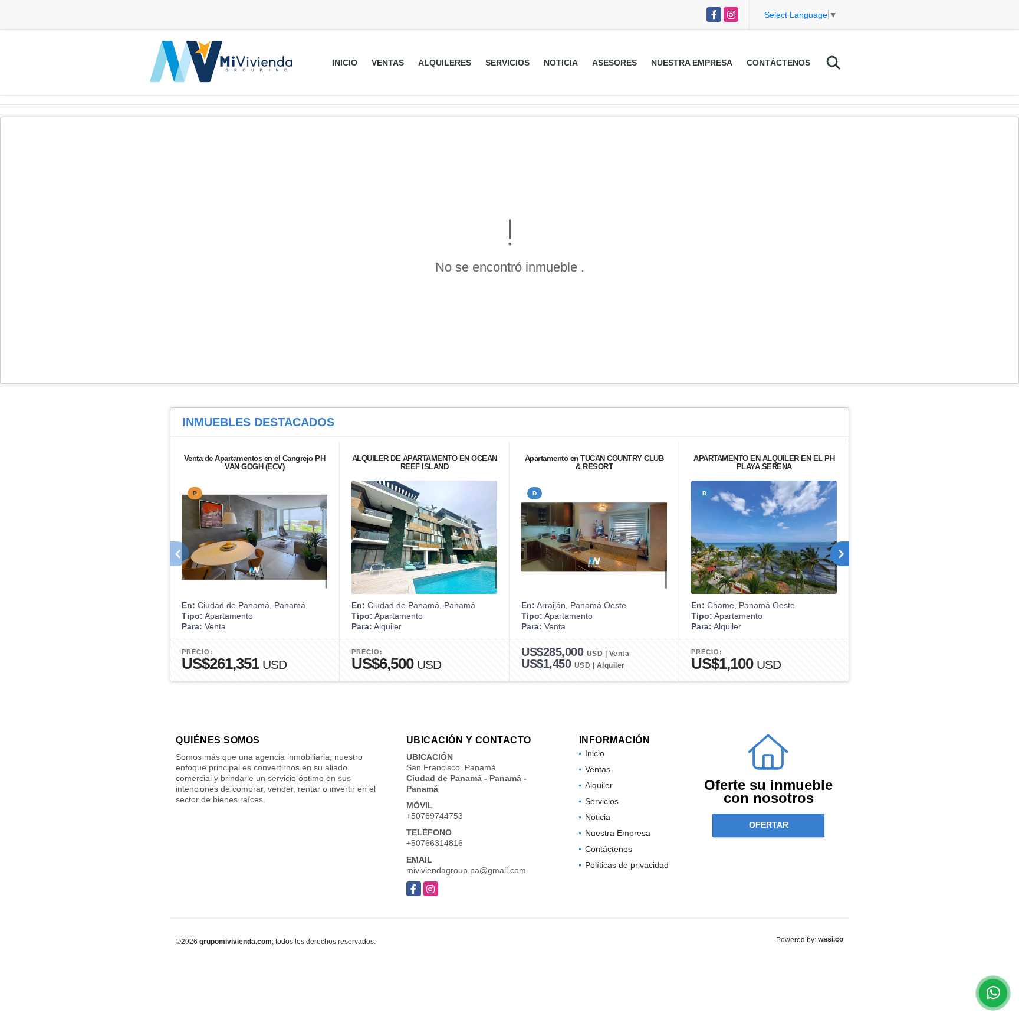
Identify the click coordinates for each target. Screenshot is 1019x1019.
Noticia (561, 62)
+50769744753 (434, 816)
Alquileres (444, 62)
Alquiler (599, 785)
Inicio (344, 62)
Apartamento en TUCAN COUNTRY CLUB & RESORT (594, 462)
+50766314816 (434, 843)
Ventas (388, 62)
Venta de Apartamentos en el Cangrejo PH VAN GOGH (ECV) (255, 462)
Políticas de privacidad (627, 865)
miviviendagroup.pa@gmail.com (466, 870)
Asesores (614, 62)
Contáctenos (778, 62)
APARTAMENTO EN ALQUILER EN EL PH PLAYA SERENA (763, 462)
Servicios (507, 62)
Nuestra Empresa (691, 62)
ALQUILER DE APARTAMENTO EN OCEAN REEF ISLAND (424, 462)
